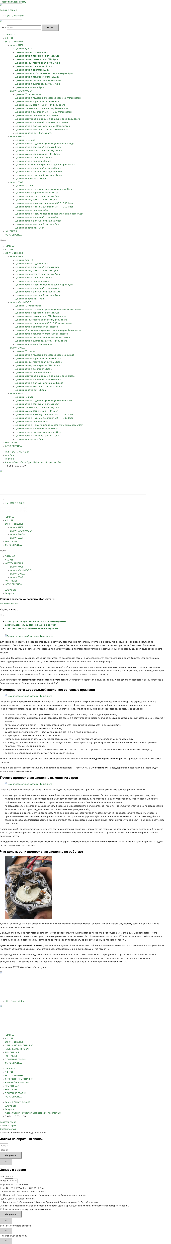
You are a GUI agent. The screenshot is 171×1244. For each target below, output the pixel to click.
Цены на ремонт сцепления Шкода (33, 66)
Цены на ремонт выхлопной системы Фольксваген (41, 129)
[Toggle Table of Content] (2, 615)
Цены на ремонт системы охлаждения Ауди (38, 80)
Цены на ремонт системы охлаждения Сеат (38, 220)
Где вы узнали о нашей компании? (18, 1198)
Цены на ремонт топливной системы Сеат (37, 217)
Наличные (8, 1195)
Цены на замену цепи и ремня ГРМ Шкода (37, 154)
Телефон (5, 1180)
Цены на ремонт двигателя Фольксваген (36, 115)
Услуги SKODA (17, 136)
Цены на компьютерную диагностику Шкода (38, 150)
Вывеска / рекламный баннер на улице (56, 1202)
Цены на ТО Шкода (25, 140)
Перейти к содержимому (13, 2)
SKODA (32, 1188)
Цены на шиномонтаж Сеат (29, 228)
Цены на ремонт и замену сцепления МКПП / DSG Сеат (44, 203)
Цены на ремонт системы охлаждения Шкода (39, 171)
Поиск (3, 27)
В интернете (9, 1202)
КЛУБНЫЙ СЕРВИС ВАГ (17, 1049)
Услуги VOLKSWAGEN (21, 91)
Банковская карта (26, 1195)
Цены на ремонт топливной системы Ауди (37, 77)
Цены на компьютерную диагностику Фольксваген (41, 108)
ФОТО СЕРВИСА (13, 235)
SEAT (42, 1188)
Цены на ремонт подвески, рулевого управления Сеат (43, 189)
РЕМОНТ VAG (12, 1052)
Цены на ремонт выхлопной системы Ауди (37, 84)
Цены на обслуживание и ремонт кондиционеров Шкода (45, 164)
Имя (2, 1176)
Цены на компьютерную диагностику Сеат (37, 196)
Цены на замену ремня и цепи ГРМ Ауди (36, 59)
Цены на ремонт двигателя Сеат (32, 210)
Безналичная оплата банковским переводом (62, 1195)
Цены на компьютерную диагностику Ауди (37, 63)
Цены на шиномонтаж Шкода (30, 178)
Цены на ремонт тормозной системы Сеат (37, 192)
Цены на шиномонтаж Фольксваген (33, 133)
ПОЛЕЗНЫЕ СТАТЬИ (15, 1059)
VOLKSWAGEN (18, 1188)
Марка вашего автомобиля (14, 1184)
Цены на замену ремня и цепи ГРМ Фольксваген (40, 105)
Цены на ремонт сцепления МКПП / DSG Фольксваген (43, 112)
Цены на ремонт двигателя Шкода (33, 161)
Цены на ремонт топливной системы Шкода (38, 168)
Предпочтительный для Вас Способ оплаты (23, 1191)
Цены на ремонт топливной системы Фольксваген (41, 122)
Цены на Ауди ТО (24, 48)
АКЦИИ (9, 38)
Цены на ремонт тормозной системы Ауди (37, 56)
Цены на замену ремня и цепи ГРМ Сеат (36, 199)
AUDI (5, 1188)
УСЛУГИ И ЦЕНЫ (14, 41)
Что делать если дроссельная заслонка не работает (33, 628)
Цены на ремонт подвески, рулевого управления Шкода (44, 143)
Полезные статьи (10, 603)
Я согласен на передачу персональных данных (27, 1209)
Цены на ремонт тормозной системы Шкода (38, 147)
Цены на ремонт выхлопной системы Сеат (37, 224)
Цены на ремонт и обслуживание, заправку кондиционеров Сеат (49, 213)
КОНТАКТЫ (11, 231)
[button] (85, 240)
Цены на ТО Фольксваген (28, 94)
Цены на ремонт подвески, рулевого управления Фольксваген (48, 98)
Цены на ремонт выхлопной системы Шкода (38, 175)
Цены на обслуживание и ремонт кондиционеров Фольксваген (48, 119)
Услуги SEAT (16, 182)
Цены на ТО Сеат (24, 185)
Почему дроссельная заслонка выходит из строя (31, 625)
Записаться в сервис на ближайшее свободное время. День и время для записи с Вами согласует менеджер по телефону (64, 1205)
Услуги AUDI (16, 45)
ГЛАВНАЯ (10, 34)
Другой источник (89, 1202)
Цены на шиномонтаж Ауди (29, 87)
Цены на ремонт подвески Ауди (31, 52)
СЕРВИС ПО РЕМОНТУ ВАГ (19, 1045)
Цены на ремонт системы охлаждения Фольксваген (42, 126)
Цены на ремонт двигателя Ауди (32, 70)
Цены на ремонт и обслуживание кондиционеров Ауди (44, 73)
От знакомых (26, 1202)
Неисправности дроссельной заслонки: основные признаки (36, 621)
